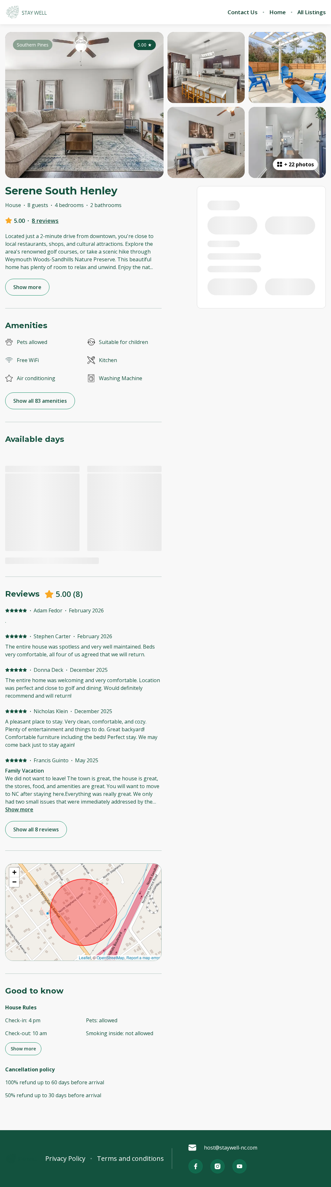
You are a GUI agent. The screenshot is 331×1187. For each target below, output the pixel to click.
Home (277, 12)
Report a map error (143, 957)
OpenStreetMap (110, 957)
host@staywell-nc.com (230, 1147)
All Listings (311, 12)
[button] (14, 872)
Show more (19, 809)
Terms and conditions (130, 1158)
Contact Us (243, 12)
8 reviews (45, 220)
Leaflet (85, 957)
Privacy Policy (65, 1158)
